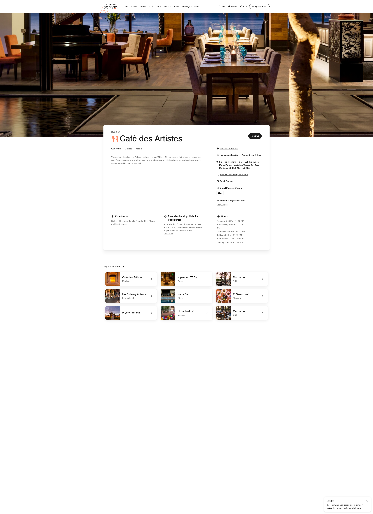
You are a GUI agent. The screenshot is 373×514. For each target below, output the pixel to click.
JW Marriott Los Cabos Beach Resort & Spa (240, 155)
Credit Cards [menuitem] (155, 6)
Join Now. (178, 233)
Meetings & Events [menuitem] (190, 6)
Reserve (255, 135)
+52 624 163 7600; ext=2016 (234, 174)
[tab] (116, 150)
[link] (221, 6)
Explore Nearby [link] (111, 266)
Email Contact (226, 181)
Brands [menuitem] (143, 6)
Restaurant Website (229, 148)
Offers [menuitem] (134, 6)
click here (356, 508)
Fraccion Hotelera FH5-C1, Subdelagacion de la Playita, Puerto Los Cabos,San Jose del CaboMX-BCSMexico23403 (240, 165)
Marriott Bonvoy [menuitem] (171, 6)
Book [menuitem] (126, 6)
